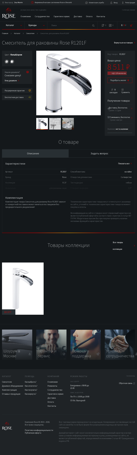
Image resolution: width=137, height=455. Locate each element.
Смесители (30, 33)
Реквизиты (52, 386)
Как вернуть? (30, 394)
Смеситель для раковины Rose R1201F (54, 33)
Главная (5, 33)
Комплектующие (9, 390)
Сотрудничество (42, 16)
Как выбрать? (30, 382)
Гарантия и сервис (62, 16)
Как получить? (31, 390)
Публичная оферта (33, 433)
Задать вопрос (99, 153)
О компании (26, 16)
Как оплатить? (31, 386)
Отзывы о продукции (11, 394)
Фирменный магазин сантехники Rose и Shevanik (53, 2)
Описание (33, 153)
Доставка (78, 16)
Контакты (100, 16)
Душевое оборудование (12, 386)
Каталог (17, 33)
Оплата (89, 16)
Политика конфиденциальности (39, 430)
